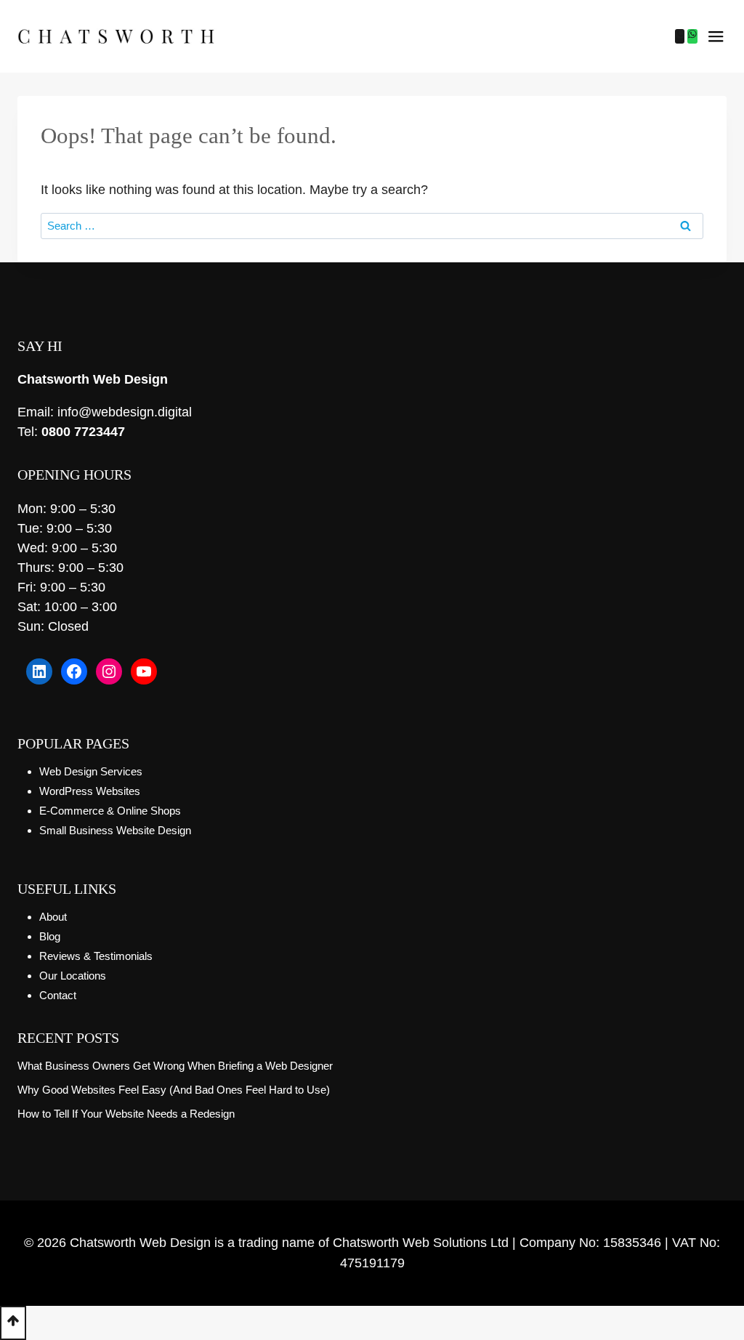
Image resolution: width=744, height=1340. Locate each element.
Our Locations (72, 975)
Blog (49, 936)
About (53, 917)
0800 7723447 (83, 431)
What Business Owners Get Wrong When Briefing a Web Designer (175, 1066)
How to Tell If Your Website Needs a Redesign (126, 1113)
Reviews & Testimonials (96, 956)
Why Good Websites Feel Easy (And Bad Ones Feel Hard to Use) (173, 1089)
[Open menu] (716, 36)
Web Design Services (90, 771)
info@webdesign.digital (124, 412)
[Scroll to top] (13, 1323)
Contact (57, 995)
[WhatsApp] (692, 36)
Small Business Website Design (115, 830)
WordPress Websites (89, 791)
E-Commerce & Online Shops (110, 810)
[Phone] (680, 36)
